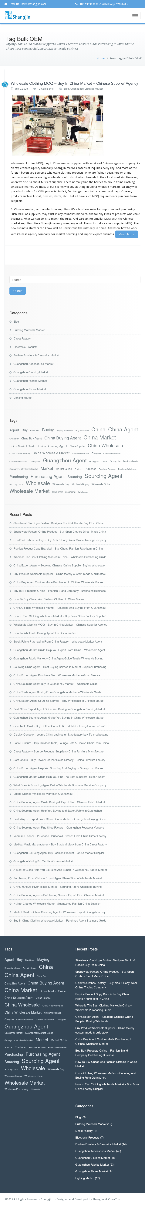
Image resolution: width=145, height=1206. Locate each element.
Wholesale (38, 483)
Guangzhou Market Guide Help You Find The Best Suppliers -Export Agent (59, 777)
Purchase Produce (107, 469)
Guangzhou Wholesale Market (23, 468)
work (134, 228)
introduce (99, 223)
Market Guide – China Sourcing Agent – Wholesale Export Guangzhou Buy (59, 912)
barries (98, 182)
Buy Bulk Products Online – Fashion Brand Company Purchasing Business (59, 591)
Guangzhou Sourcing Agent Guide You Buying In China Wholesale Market (58, 717)
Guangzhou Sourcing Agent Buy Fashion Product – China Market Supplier (58, 853)
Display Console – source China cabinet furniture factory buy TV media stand (60, 734)
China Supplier (77, 446)
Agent (14, 429)
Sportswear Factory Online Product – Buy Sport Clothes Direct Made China (59, 531)
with (86, 163)
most (125, 168)
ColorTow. (114, 1199)
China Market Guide (22, 446)
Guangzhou (35, 461)
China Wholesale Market (50, 453)
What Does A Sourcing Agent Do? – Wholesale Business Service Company (59, 785)
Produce (78, 469)
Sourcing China (16, 484)
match (55, 218)
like (86, 223)
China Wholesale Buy (19, 453)
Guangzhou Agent (65, 460)
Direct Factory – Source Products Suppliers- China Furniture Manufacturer (58, 751)
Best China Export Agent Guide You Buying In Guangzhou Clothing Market (59, 709)
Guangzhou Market (98, 461)
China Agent (123, 429)
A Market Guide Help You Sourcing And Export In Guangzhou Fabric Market (60, 870)
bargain (84, 218)
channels (90, 177)
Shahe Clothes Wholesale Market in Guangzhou (42, 793)
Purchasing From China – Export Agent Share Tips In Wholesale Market (57, 878)
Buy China (34, 430)
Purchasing (18, 476)
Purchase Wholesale (127, 469)
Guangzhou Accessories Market (33, 364)
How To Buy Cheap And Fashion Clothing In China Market (49, 599)
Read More (126, 234)
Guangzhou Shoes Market (29, 389)
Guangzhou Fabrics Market (30, 381)
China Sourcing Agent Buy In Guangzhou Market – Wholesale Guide (55, 684)
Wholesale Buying (80, 484)
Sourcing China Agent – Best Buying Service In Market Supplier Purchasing (59, 667)
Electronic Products (25, 347)
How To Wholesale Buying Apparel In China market (44, 633)
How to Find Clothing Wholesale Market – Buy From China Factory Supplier (59, 616)
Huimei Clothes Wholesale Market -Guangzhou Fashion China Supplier (56, 903)
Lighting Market (22, 397)
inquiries (96, 168)
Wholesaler (83, 492)
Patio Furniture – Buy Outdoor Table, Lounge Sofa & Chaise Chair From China (61, 743)
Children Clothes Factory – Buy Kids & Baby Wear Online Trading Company (59, 540)
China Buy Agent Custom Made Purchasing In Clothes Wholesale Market (58, 582)
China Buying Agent (62, 437)
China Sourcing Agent (52, 446)
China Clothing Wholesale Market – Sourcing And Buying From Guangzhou (59, 607)
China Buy (14, 438)
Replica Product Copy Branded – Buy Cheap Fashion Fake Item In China (58, 548)
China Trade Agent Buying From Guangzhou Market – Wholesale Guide (57, 692)
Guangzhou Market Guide (124, 461)
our (52, 186)
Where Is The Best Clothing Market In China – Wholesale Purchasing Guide (59, 557)
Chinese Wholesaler (18, 461)
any (60, 214)
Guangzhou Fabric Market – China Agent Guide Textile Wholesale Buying (58, 658)
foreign (15, 172)
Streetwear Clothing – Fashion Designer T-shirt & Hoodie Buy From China (58, 523)
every (106, 168)
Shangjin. (99, 1199)
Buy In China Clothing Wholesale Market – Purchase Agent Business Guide (59, 920)
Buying (48, 429)
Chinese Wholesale (111, 453)
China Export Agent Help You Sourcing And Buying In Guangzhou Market (58, 768)
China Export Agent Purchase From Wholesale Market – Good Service (56, 675)
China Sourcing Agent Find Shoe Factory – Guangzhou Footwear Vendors (58, 827)
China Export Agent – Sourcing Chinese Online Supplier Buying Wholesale (59, 565)
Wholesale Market (29, 490)
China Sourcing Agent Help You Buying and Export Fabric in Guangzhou (57, 810)
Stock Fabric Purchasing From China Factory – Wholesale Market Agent (57, 641)
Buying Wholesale (65, 430)
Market (47, 468)
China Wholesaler (80, 453)
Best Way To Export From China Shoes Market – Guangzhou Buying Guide (59, 819)
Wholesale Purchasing (64, 492)
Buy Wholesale (82, 430)
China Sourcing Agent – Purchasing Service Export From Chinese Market (58, 895)
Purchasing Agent (48, 476)
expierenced (22, 168)
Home (101, 58)
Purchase (90, 469)
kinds (107, 214)
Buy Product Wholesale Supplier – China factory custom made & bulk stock (59, 574)
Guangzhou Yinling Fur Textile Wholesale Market (43, 861)
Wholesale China (101, 484)
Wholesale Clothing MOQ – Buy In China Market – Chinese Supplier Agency (74, 83)
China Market (99, 437)
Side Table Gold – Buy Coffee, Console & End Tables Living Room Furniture (59, 726)
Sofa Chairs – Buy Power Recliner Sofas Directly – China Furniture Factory (59, 760)
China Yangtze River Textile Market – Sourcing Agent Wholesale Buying (57, 886)
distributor (77, 177)
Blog (66, 88)
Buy (25, 430)
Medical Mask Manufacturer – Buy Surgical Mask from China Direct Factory (60, 844)
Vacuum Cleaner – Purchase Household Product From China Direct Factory (59, 836)
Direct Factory (22, 338)
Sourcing (74, 476)
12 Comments (45, 89)
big (45, 177)
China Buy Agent (31, 438)
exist (51, 214)
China (98, 429)
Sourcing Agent (103, 475)
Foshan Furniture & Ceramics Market (36, 355)
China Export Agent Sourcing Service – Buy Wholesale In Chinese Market (58, 700)
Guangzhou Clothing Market (86, 88)
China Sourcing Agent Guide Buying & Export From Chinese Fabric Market (59, 802)
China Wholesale (105, 445)
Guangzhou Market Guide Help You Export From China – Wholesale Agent (59, 650)
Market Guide (64, 469)
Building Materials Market (29, 330)
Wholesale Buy (60, 484)
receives (71, 168)
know (48, 228)
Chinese (96, 453)
